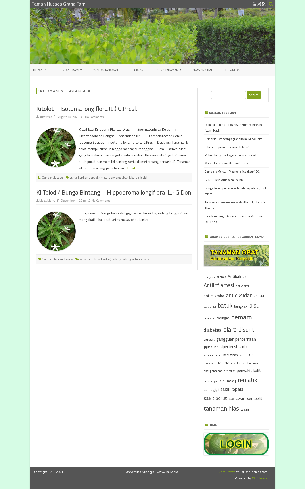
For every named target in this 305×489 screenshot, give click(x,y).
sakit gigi (141, 177)
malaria (222, 362)
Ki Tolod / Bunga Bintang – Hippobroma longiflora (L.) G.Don (113, 192)
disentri (248, 329)
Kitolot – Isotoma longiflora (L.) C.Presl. (86, 108)
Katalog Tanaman (105, 70)
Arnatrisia (45, 116)
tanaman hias (221, 408)
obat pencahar (213, 371)
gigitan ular (211, 346)
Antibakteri (237, 276)
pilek (222, 381)
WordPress (259, 478)
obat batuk (237, 363)
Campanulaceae (52, 177)
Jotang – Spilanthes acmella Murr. (227, 147)
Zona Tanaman (167, 70)
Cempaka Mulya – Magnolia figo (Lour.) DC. (232, 171)
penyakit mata (98, 177)
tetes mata (142, 259)
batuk (225, 305)
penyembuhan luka (121, 177)
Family (68, 259)
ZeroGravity (227, 471)
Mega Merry (47, 200)
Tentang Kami (69, 70)
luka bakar (209, 363)
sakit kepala (232, 389)
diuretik (209, 339)
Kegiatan (137, 70)
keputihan (230, 354)
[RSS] (264, 3)
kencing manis (212, 355)
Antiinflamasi (219, 285)
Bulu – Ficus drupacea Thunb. (224, 179)
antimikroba (214, 296)
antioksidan (239, 295)
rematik (247, 379)
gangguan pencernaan (236, 339)
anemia (221, 277)
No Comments (94, 116)
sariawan (237, 398)
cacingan (223, 318)
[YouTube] (254, 3)
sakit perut (215, 398)
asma (73, 177)
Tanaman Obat (201, 70)
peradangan (211, 381)
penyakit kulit (249, 370)
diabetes (212, 330)
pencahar (229, 371)
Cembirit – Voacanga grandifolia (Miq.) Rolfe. (234, 138)
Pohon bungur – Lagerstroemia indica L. (231, 155)
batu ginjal (210, 307)
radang (116, 259)
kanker (82, 177)
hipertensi (228, 347)
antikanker (242, 286)
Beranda (39, 70)
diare (230, 329)
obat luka (252, 363)
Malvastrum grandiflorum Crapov (226, 163)
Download (233, 70)
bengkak (240, 306)
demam (241, 317)
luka (252, 354)
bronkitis (94, 259)
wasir (245, 409)
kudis (243, 355)
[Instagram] (259, 3)
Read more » (136, 168)
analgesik (209, 277)
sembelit (254, 398)
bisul (255, 305)
